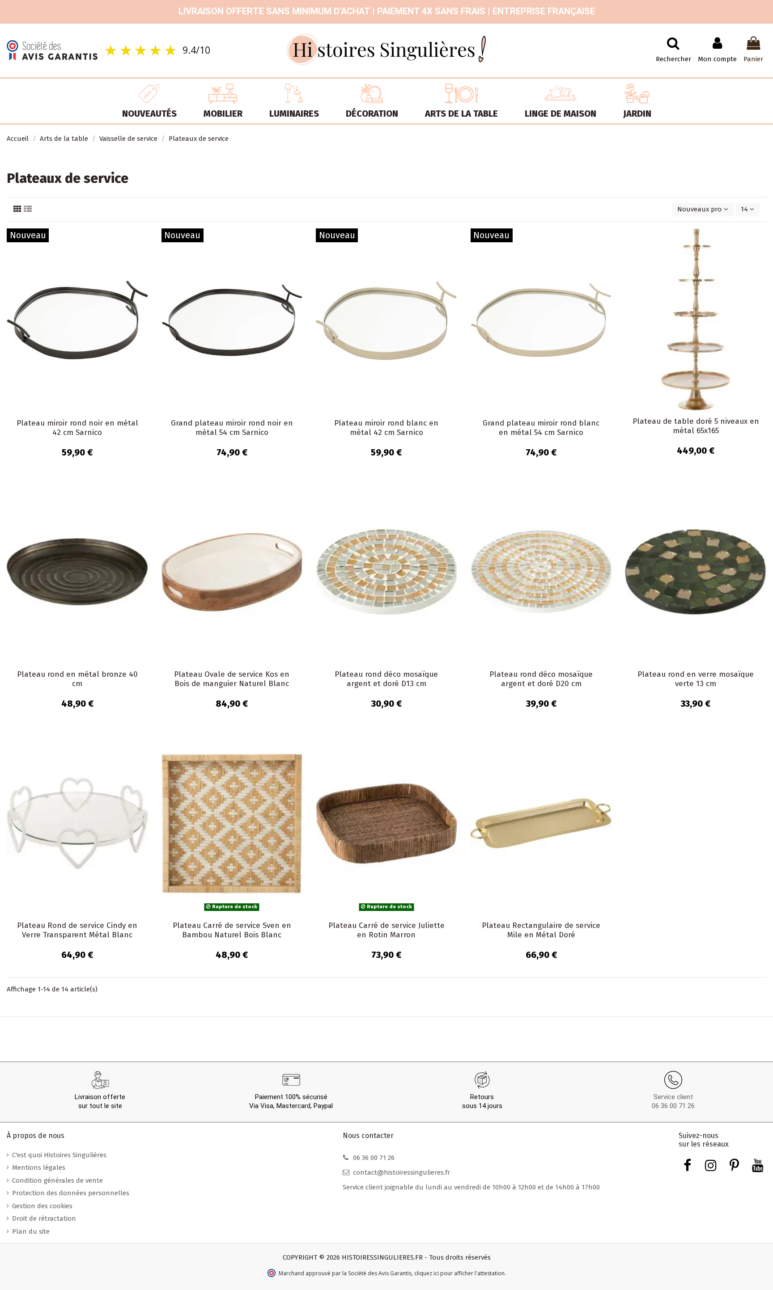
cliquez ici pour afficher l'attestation (459, 1273)
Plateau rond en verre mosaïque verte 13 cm (695, 679)
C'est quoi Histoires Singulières (59, 1155)
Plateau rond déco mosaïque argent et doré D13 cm (386, 679)
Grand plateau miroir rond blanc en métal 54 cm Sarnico (541, 427)
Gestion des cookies (42, 1206)
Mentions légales (38, 1168)
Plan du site (31, 1231)
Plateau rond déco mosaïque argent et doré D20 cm (541, 679)
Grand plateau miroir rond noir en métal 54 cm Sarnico (232, 427)
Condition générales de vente (57, 1180)
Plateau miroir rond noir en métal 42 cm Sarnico (77, 427)
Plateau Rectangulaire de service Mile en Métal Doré (541, 930)
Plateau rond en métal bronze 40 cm (77, 679)
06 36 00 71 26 (673, 1106)
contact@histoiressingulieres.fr (401, 1172)
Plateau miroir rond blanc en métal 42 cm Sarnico (386, 427)
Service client (673, 1097)
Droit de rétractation (44, 1218)
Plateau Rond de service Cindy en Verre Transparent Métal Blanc (77, 930)
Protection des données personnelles (70, 1193)
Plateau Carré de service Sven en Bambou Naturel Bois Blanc (232, 930)
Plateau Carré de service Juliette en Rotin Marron (386, 930)
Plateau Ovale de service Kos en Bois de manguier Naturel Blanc (231, 679)
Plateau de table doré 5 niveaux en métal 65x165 (696, 426)
